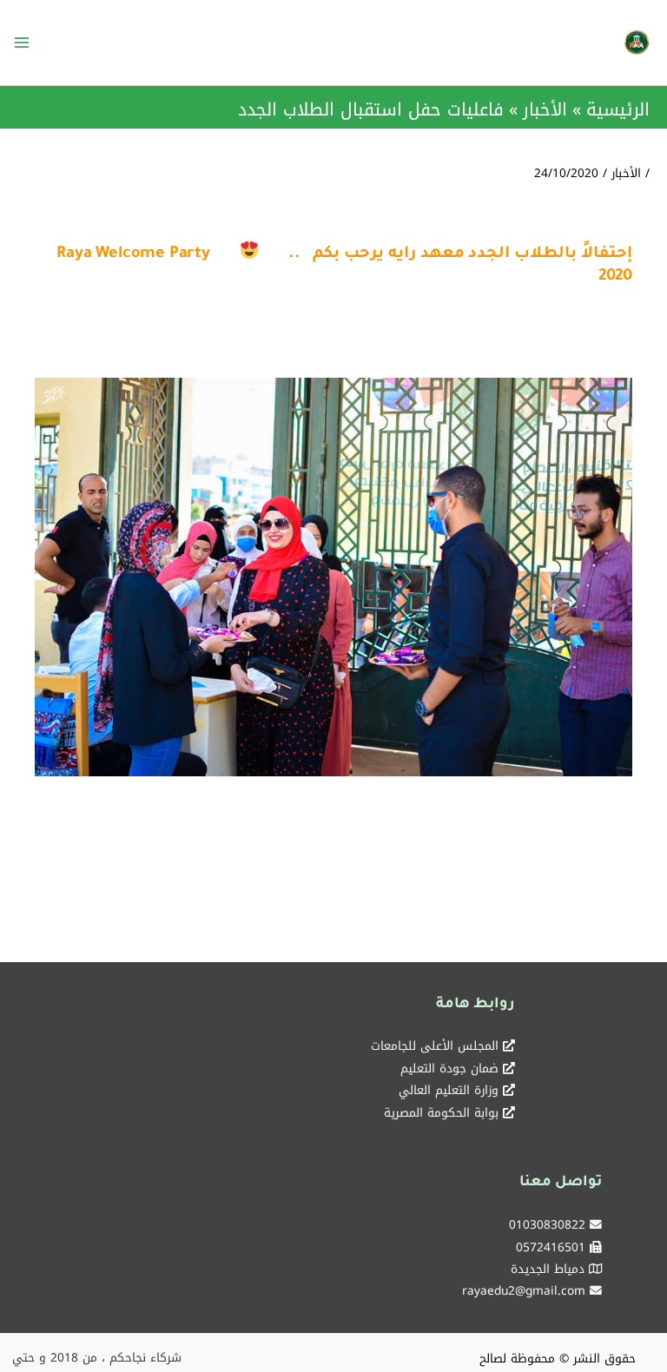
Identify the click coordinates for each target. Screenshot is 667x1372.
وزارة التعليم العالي (449, 1089)
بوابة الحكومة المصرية (441, 1112)
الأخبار (626, 173)
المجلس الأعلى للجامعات (435, 1045)
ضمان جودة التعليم (449, 1068)
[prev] (78, 601)
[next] (588, 601)
